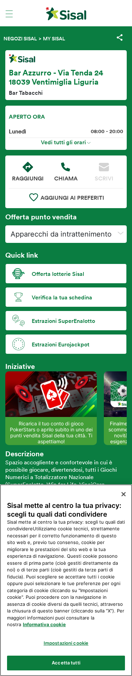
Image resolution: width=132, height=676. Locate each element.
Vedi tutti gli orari (63, 142)
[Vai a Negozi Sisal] (66, 13)
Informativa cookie (44, 624)
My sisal (54, 38)
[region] (66, 580)
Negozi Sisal (20, 38)
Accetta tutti (66, 662)
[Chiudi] (123, 494)
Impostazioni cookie (66, 643)
